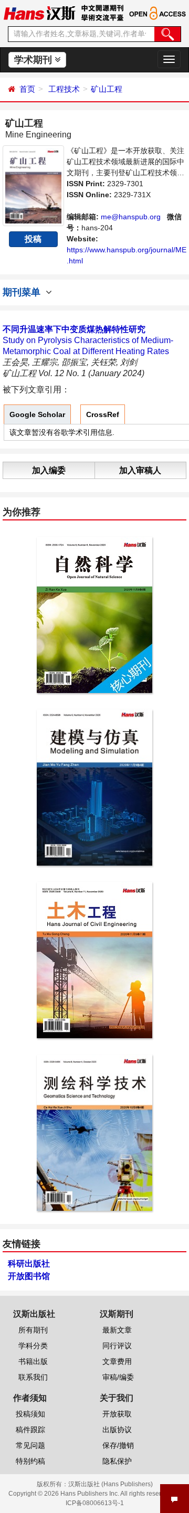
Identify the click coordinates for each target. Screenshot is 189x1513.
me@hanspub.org (131, 216)
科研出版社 (29, 1263)
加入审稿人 (140, 470)
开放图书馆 (29, 1276)
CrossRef (102, 414)
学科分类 (33, 1345)
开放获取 (117, 1414)
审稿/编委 (118, 1377)
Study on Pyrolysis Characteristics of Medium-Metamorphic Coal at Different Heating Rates (88, 340)
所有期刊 (33, 1330)
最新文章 (117, 1330)
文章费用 (117, 1361)
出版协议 (117, 1429)
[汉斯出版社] (39, 12)
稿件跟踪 (30, 1429)
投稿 (33, 239)
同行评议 (117, 1345)
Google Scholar (37, 414)
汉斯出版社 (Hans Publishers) (110, 1484)
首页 (27, 88)
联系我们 (33, 1377)
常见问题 (30, 1445)
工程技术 (64, 88)
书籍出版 (33, 1361)
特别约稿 (30, 1461)
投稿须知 (30, 1414)
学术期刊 (34, 60)
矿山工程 (106, 88)
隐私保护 (117, 1461)
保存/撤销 (118, 1445)
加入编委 (49, 470)
